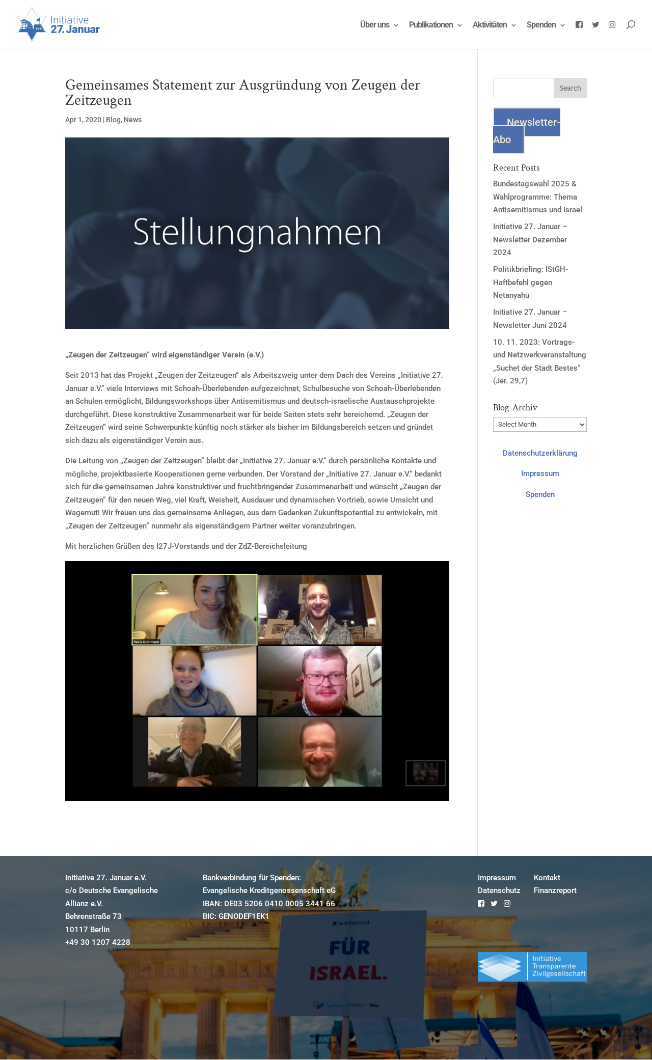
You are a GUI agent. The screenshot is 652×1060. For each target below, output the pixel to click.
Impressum (540, 473)
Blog (113, 120)
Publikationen (431, 25)
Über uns (374, 25)
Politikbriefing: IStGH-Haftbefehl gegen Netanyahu (530, 282)
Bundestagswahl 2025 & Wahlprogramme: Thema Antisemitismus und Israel (537, 196)
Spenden (541, 25)
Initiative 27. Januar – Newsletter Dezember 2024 (530, 239)
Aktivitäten (490, 25)
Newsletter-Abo (526, 131)
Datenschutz (499, 890)
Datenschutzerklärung (540, 453)
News (133, 120)
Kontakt (547, 877)
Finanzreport (555, 890)
